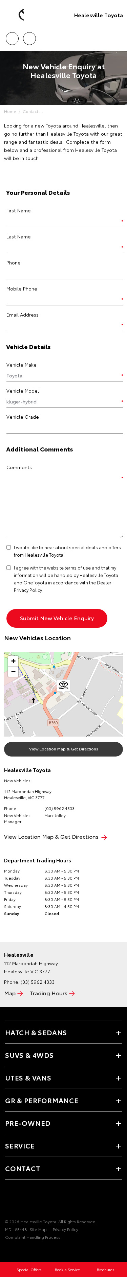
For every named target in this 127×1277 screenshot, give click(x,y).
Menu (118, 36)
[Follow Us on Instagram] (32, 1200)
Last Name (18, 236)
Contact (30, 111)
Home (10, 111)
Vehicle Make (21, 364)
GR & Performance (42, 1100)
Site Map (38, 1229)
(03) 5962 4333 (59, 808)
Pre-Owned (27, 1123)
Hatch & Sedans (36, 1032)
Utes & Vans (28, 1077)
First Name (18, 210)
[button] (64, 686)
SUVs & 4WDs (29, 1055)
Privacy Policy (65, 1229)
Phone (13, 262)
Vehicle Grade (22, 416)
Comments (19, 467)
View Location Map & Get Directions (63, 748)
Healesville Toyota (98, 14)
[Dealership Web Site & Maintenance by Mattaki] (18, 1251)
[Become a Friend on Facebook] (9, 1200)
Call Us (12, 36)
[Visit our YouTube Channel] (20, 1200)
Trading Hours (48, 993)
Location (29, 36)
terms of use (78, 567)
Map (10, 993)
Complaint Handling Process (32, 1237)
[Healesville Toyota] (15, 15)
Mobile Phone (21, 288)
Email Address (22, 314)
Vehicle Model (22, 390)
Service (20, 1145)
